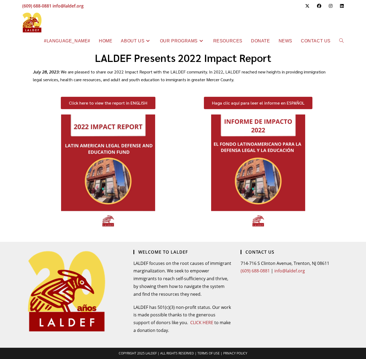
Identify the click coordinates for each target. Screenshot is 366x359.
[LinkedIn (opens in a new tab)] (340, 6)
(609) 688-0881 (36, 6)
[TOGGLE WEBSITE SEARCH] (341, 41)
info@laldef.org (68, 6)
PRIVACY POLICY (235, 353)
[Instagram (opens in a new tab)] (330, 6)
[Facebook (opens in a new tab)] (319, 6)
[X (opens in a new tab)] (307, 6)
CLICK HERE (201, 322)
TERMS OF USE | (210, 353)
